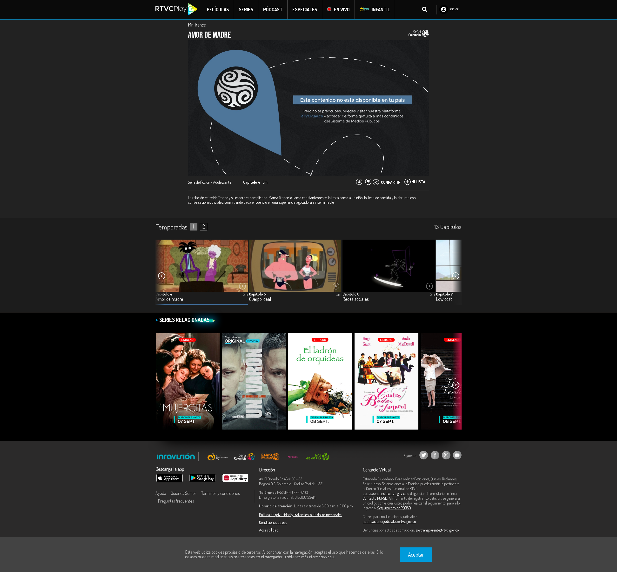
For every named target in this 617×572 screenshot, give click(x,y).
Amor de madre (169, 299)
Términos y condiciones (220, 493)
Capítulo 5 (257, 294)
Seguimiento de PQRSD (394, 507)
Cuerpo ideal (260, 299)
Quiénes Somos (183, 493)
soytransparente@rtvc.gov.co (437, 530)
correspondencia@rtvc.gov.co (385, 493)
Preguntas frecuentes (176, 501)
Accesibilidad (268, 530)
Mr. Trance (197, 24)
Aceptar (416, 554)
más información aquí (317, 556)
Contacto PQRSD (375, 498)
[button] (455, 276)
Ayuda (160, 493)
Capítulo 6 (350, 294)
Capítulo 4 (163, 294)
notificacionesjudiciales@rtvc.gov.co (389, 521)
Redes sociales (355, 299)
